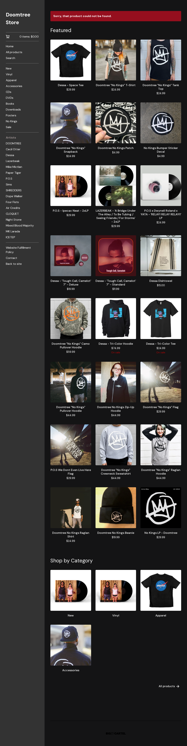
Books (10, 104)
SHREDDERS (14, 190)
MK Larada (13, 231)
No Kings (11, 121)
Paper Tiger (13, 173)
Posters (11, 115)
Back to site (14, 264)
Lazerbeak (13, 161)
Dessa (10, 155)
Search (10, 58)
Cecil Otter (13, 149)
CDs (8, 92)
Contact (11, 258)
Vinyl (9, 74)
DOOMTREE (13, 143)
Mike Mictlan (14, 167)
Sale (8, 127)
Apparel (11, 80)
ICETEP (10, 237)
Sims (9, 184)
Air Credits (13, 208)
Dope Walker (14, 196)
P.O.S (9, 178)
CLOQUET (12, 214)
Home (10, 46)
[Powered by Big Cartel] (116, 733)
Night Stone (14, 220)
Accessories (14, 86)
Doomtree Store (18, 18)
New (9, 68)
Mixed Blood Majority (20, 225)
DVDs (9, 98)
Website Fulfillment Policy (18, 250)
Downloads (13, 109)
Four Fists (12, 202)
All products (14, 52)
